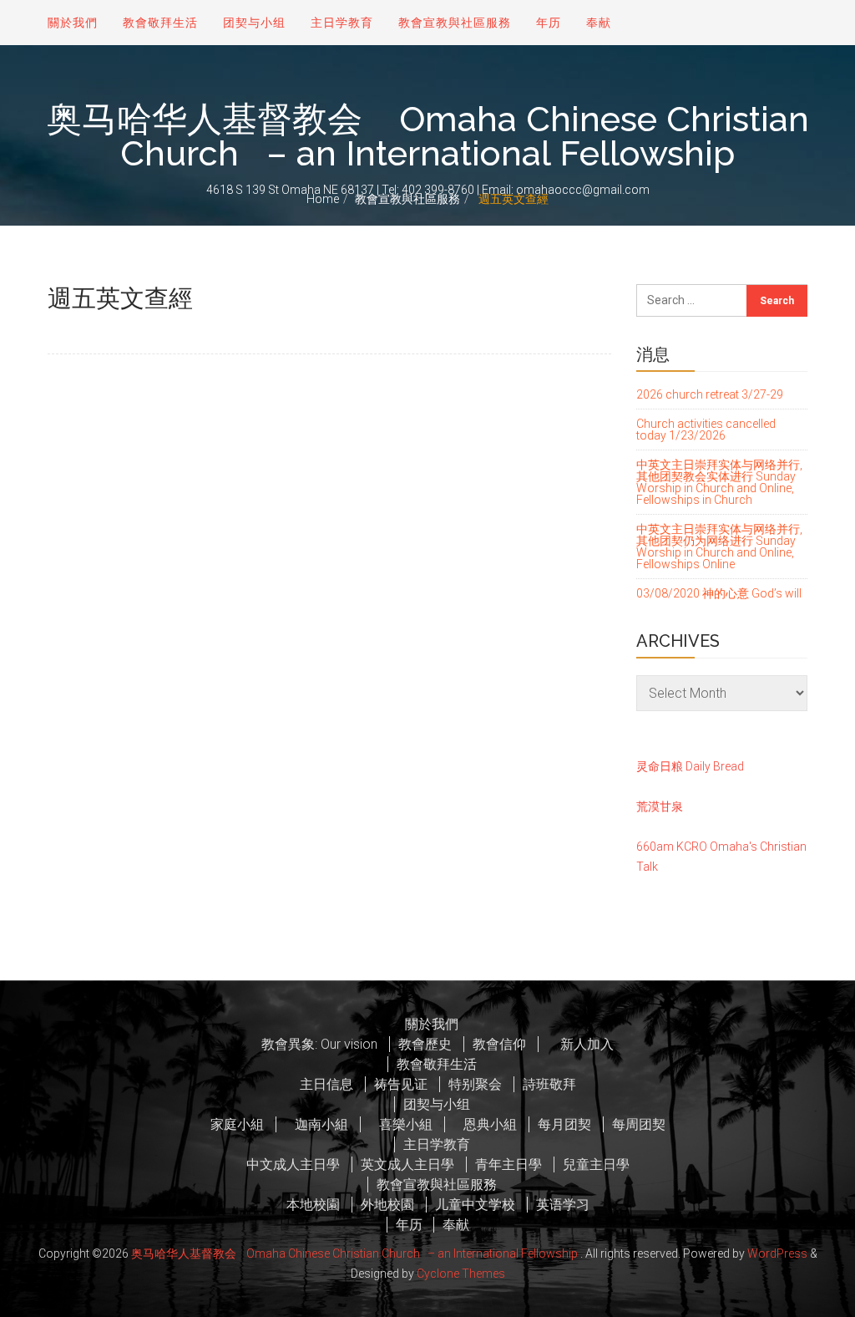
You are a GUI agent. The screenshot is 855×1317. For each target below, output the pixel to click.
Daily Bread (715, 766)
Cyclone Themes (461, 1273)
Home (322, 199)
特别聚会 (475, 1084)
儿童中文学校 (475, 1205)
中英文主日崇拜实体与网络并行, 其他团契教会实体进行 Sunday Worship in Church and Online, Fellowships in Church (719, 482)
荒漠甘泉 (659, 806)
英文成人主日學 (407, 1164)
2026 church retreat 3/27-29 (709, 395)
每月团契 (564, 1124)
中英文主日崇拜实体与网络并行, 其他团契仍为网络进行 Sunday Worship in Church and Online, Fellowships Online (719, 546)
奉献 (598, 22)
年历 (548, 22)
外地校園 (387, 1205)
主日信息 (326, 1084)
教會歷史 (425, 1044)
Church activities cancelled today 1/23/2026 (706, 429)
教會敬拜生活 (160, 22)
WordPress (777, 1253)
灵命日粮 (659, 766)
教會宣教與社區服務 (407, 199)
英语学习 (562, 1205)
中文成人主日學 (293, 1164)
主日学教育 (342, 22)
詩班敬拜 (549, 1084)
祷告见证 (401, 1084)
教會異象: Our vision (319, 1044)
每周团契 (638, 1124)
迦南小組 (316, 1124)
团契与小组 (254, 22)
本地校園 (313, 1205)
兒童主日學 (596, 1164)
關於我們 (73, 22)
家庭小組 (237, 1124)
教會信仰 (499, 1044)
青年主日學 (508, 1164)
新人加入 (580, 1044)
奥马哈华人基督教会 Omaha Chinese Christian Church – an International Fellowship (428, 137)
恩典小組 (485, 1124)
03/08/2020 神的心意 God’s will (719, 593)
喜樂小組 (401, 1124)
